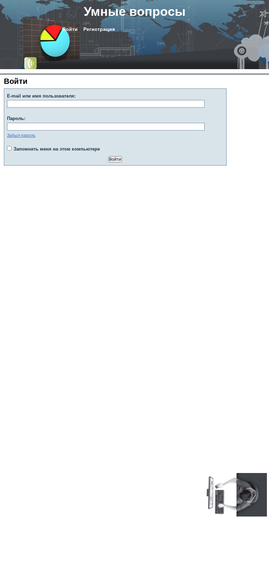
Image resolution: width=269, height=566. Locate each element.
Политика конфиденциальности (35, 520)
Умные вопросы (135, 11)
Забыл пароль (21, 135)
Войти (70, 29)
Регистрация (99, 29)
